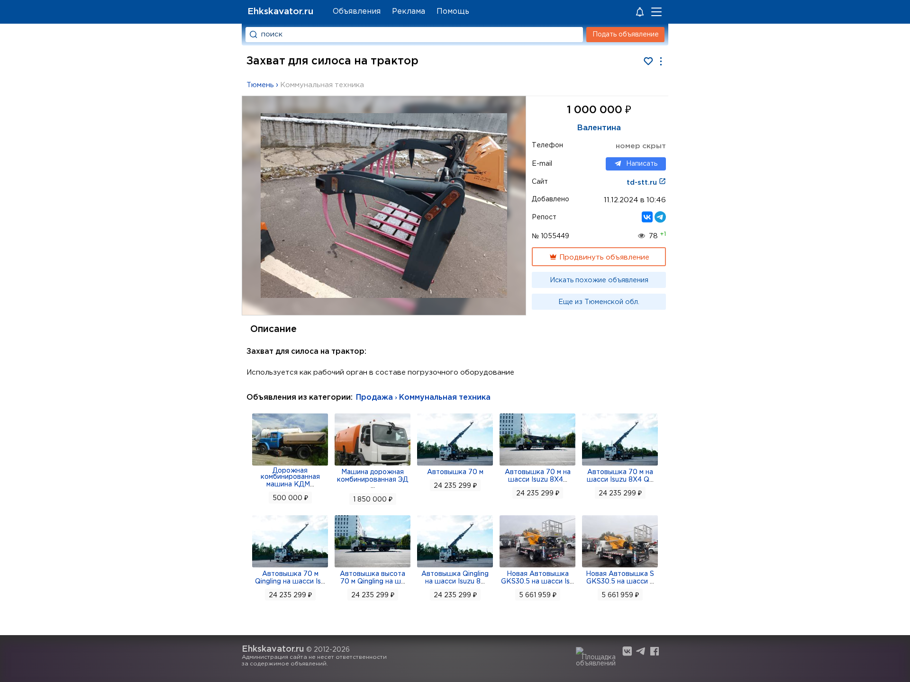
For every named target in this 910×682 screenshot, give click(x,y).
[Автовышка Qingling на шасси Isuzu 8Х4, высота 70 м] (455, 566)
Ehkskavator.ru (280, 12)
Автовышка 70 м (455, 472)
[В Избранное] (648, 61)
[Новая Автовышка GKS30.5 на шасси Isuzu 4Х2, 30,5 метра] (537, 566)
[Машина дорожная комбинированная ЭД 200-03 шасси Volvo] (372, 464)
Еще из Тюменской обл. (598, 302)
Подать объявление (625, 34)
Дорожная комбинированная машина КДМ (290, 477)
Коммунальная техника (322, 85)
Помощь (453, 11)
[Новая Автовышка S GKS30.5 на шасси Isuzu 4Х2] (620, 566)
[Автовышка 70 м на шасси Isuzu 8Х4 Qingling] (620, 464)
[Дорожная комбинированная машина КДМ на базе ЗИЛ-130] (290, 464)
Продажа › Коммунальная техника (423, 397)
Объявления (357, 11)
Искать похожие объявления (599, 280)
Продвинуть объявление (603, 257)
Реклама (408, 11)
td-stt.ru (643, 182)
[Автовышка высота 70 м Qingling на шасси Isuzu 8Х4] (372, 566)
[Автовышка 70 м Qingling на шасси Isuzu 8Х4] (290, 566)
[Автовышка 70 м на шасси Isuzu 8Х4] (537, 464)
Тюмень (260, 85)
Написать (641, 164)
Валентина (599, 128)
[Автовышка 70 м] (455, 464)
